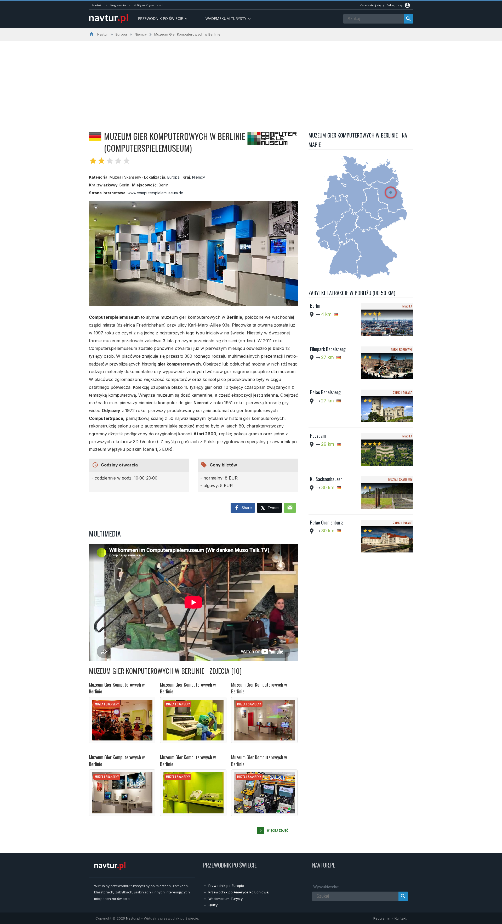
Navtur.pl (133, 918)
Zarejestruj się (370, 5)
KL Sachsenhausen (326, 479)
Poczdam (318, 435)
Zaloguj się (394, 5)
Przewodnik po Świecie (163, 18)
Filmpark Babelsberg (328, 349)
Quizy (213, 905)
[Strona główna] (108, 19)
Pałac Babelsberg (325, 392)
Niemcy (198, 177)
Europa (173, 177)
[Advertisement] (251, 80)
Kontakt (97, 5)
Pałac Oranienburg (326, 522)
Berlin (315, 305)
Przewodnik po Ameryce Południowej (238, 892)
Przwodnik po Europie (226, 885)
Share (246, 507)
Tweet (273, 507)
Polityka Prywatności (148, 5)
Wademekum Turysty (225, 899)
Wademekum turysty (229, 18)
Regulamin (118, 5)
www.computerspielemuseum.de (155, 193)
